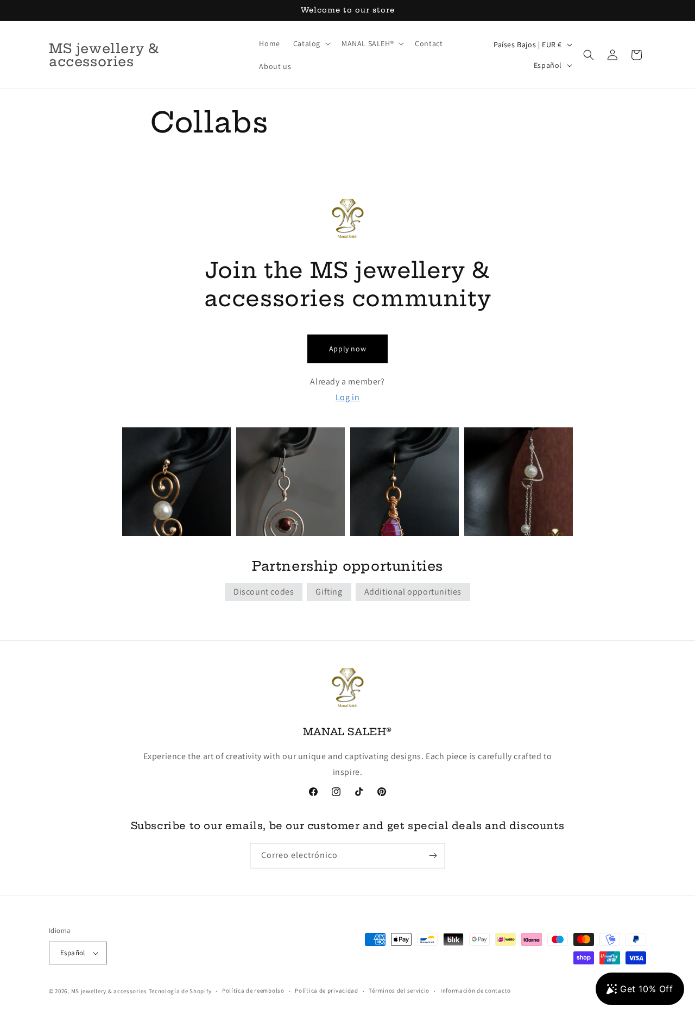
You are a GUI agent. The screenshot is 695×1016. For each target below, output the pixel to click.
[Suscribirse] (433, 855)
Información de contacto (475, 990)
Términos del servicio (399, 990)
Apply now (347, 349)
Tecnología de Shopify (180, 991)
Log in (348, 397)
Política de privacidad (326, 990)
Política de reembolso (253, 990)
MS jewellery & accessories (109, 991)
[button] (311, 43)
